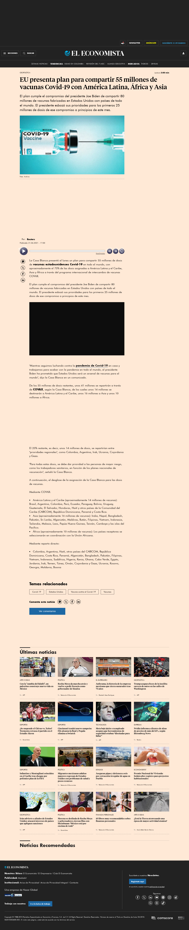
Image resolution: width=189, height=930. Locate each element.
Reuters (139, 740)
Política (61, 680)
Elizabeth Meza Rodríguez (106, 695)
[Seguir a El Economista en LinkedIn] (150, 897)
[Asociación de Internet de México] (181, 918)
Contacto (74, 882)
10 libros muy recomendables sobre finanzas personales (113, 819)
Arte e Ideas (25, 680)
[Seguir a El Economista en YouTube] (157, 897)
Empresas (137, 725)
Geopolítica (25, 73)
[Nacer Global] (13, 895)
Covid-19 (36, 592)
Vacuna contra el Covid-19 (83, 592)
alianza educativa (116, 64)
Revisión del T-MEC (95, 64)
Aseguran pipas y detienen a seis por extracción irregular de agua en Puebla (113, 776)
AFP (24, 695)
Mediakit (22, 878)
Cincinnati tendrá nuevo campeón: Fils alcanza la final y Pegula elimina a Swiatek (75, 731)
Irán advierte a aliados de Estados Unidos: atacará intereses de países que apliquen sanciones (37, 821)
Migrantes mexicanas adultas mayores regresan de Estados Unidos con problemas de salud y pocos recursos (74, 777)
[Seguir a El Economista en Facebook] (137, 897)
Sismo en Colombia (73, 64)
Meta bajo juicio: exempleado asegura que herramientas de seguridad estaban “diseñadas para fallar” (113, 732)
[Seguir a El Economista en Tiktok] (163, 903)
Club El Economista (62, 873)
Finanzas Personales (105, 815)
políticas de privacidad (156, 887)
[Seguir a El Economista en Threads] (157, 903)
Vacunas (107, 592)
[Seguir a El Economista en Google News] (150, 903)
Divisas (154, 64)
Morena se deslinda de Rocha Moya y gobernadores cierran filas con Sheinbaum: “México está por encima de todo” (75, 822)
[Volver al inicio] (60, 867)
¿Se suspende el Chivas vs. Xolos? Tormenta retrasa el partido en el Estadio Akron (36, 731)
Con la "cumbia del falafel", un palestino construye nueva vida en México (37, 686)
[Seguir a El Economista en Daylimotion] (176, 897)
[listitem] (24, 251)
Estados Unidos (56, 592)
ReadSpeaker (100, 253)
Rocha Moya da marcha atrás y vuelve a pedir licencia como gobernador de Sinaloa (73, 686)
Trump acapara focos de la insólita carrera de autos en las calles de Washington (151, 686)
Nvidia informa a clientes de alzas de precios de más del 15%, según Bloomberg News (150, 731)
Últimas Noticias (39, 64)
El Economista (30, 873)
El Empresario (101, 680)
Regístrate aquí (137, 881)
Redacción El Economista (68, 695)
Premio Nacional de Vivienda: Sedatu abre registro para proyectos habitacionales (151, 776)
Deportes (23, 725)
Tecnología (101, 725)
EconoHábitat (140, 770)
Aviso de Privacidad (29, 882)
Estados (99, 770)
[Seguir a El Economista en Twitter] (144, 897)
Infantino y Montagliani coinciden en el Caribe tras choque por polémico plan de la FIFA (37, 776)
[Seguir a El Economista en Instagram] (169, 897)
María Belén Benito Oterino (145, 830)
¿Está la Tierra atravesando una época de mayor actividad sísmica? (150, 819)
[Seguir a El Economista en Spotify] (163, 897)
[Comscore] (162, 918)
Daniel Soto (26, 740)
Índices (144, 64)
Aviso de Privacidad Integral (54, 882)
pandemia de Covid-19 (92, 365)
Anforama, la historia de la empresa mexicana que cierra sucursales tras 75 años (113, 686)
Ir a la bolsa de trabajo (40, 904)
